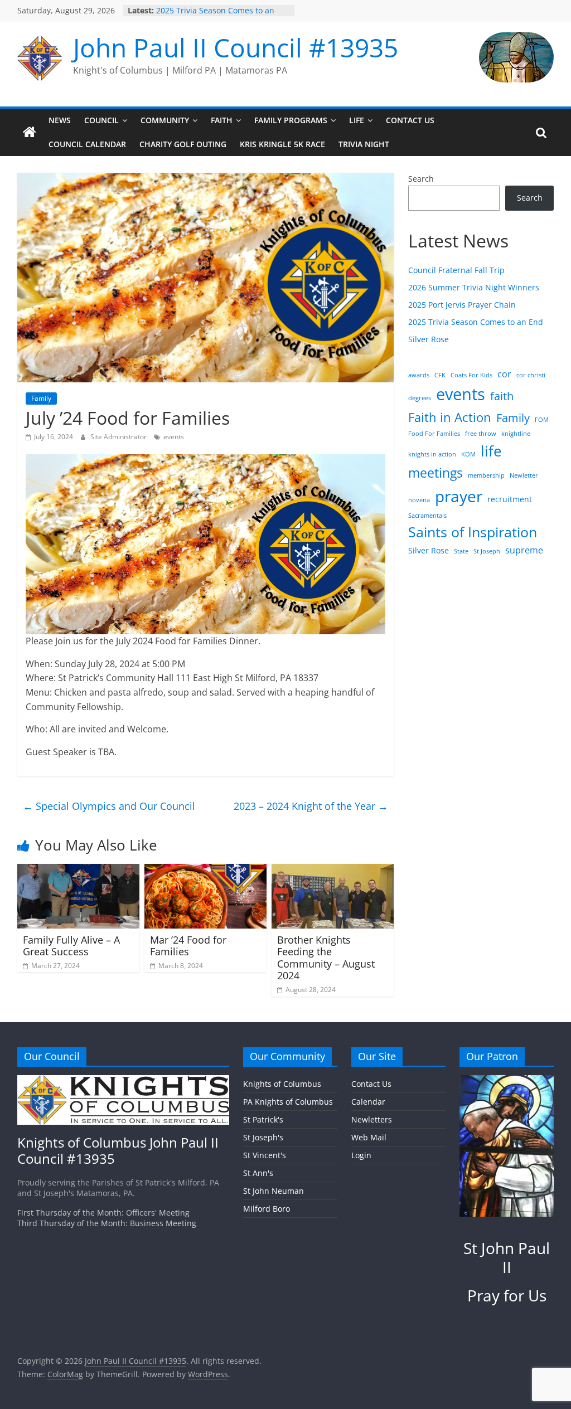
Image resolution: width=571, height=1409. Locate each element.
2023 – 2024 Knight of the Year (311, 806)
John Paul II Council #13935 (235, 47)
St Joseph (486, 551)
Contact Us (410, 120)
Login (361, 1155)
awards (418, 375)
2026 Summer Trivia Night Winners (473, 287)
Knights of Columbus (282, 1083)
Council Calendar (87, 144)
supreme (524, 550)
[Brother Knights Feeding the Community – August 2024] (333, 870)
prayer (458, 496)
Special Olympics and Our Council (109, 806)
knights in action (432, 454)
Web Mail (368, 1137)
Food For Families (434, 434)
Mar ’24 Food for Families (188, 946)
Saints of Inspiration (472, 532)
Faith (222, 120)
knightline (515, 434)
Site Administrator (119, 436)
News (60, 120)
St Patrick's (263, 1119)
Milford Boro (266, 1208)
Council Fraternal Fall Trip (456, 270)
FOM (542, 420)
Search (421, 178)
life (491, 451)
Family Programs (290, 120)
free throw (480, 434)
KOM (468, 454)
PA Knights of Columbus (288, 1101)
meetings (435, 473)
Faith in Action (449, 417)
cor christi (530, 375)
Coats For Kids (471, 375)
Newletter (524, 475)
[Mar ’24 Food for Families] (205, 870)
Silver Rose (428, 339)
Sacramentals (427, 515)
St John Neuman (273, 1190)
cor (504, 374)
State (461, 551)
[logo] (123, 1080)
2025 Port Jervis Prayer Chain (462, 304)
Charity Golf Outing (182, 144)
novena (419, 500)
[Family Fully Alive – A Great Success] (78, 870)
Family (41, 398)
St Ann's (258, 1173)
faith (502, 396)
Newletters (371, 1119)
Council (101, 120)
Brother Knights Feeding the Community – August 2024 (326, 958)
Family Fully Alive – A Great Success (71, 946)
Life (356, 120)
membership (486, 475)
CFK (440, 375)
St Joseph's (263, 1137)
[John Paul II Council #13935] (29, 132)
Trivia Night (363, 144)
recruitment (509, 499)
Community (165, 120)
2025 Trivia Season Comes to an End (475, 322)
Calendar (368, 1101)
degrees (419, 398)
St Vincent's (264, 1155)
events (173, 436)
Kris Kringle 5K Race (282, 144)
